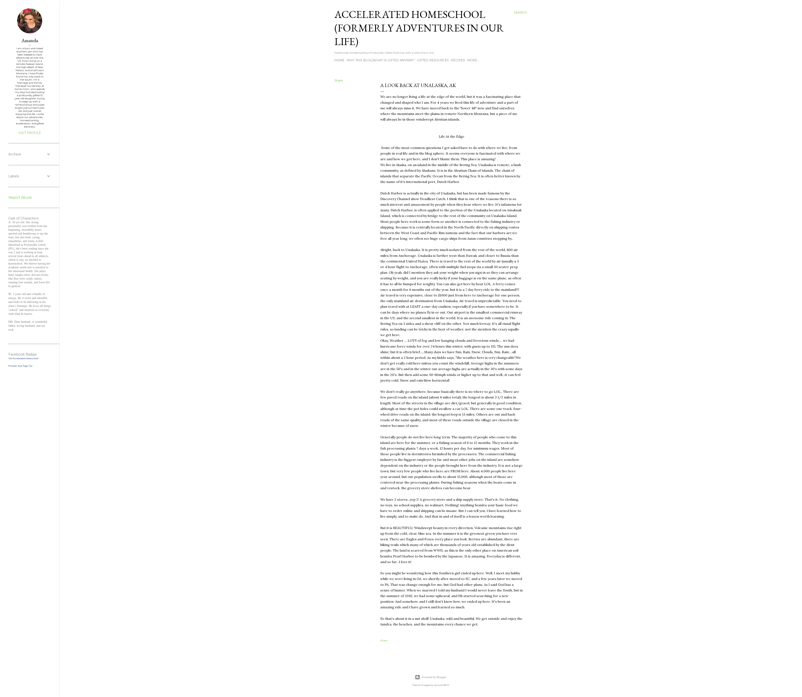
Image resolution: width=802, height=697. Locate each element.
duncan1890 (441, 685)
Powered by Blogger (434, 677)
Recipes (458, 60)
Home (339, 60)
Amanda (30, 40)
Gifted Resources (433, 60)
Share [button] (338, 80)
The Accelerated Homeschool (23, 358)
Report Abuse (20, 197)
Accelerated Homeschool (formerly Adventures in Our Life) (419, 28)
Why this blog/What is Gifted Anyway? (381, 60)
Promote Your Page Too (20, 366)
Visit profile (29, 133)
